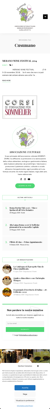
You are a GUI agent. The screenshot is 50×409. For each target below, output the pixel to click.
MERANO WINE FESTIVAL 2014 (19, 60)
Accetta (25, 388)
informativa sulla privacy (28, 335)
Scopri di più (25, 186)
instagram (25, 179)
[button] (38, 366)
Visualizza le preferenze (25, 400)
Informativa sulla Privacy (25, 406)
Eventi (5, 65)
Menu (45, 16)
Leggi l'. (26, 335)
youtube (29, 179)
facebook (21, 179)
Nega (25, 394)
